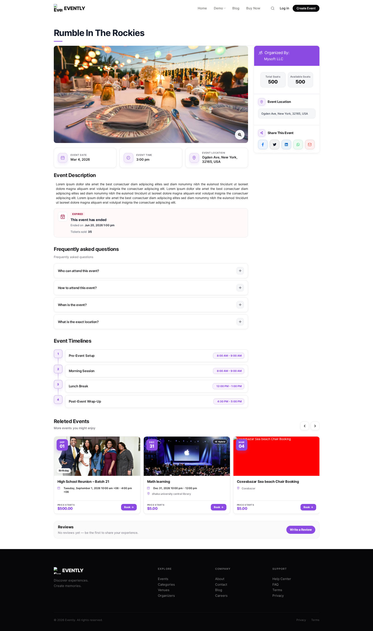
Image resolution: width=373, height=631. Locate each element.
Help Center (281, 579)
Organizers (166, 596)
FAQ (275, 584)
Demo (218, 8)
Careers (221, 596)
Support (279, 568)
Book (129, 507)
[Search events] (272, 8)
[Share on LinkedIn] (286, 144)
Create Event (306, 8)
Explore (165, 568)
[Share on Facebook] (263, 144)
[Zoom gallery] (151, 94)
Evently (74, 8)
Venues (163, 590)
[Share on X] (274, 144)
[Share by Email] (310, 144)
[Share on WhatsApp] (298, 144)
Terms (277, 590)
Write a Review (301, 529)
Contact (221, 584)
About (219, 579)
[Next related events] (315, 426)
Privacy (278, 596)
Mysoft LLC (273, 59)
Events (163, 579)
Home (202, 8)
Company (223, 568)
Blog (235, 8)
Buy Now (253, 8)
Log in (284, 8)
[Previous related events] (304, 426)
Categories (166, 584)
